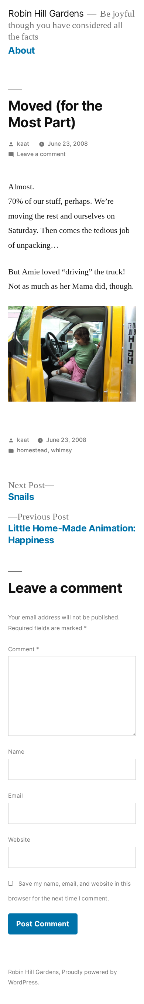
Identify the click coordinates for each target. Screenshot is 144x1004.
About (21, 50)
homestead (32, 450)
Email (15, 795)
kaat (23, 143)
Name (16, 751)
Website (19, 839)
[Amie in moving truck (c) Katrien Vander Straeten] (72, 399)
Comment (23, 649)
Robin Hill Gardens (45, 13)
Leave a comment (41, 154)
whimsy (61, 450)
